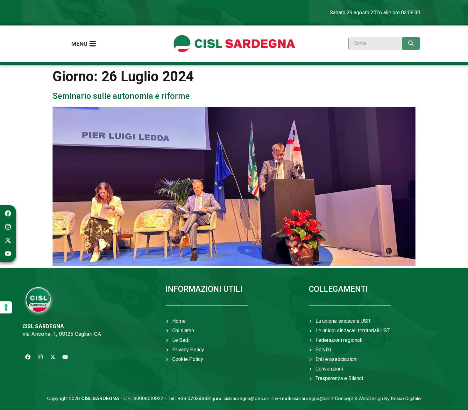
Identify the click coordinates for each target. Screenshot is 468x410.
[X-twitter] (8, 240)
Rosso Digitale (406, 398)
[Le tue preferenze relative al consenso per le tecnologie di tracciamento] (6, 307)
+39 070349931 (190, 398)
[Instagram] (8, 227)
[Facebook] (8, 213)
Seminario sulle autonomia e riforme (121, 96)
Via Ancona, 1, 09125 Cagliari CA (61, 334)
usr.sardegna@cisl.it (304, 398)
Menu (79, 43)
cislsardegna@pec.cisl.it (243, 398)
